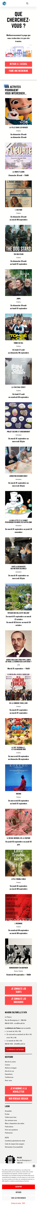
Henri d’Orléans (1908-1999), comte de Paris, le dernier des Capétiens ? (18, 661)
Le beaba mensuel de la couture (18, 838)
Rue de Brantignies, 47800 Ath (24, 1161)
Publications (9, 1127)
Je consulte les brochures (18, 1000)
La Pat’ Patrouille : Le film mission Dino (18, 748)
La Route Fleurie (19, 172)
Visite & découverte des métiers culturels (18, 568)
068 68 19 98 (9, 1044)
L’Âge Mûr (18, 210)
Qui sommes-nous (11, 1120)
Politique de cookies (16, 1203)
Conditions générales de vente (15, 1141)
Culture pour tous (10, 1117)
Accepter (18, 1187)
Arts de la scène (10, 1062)
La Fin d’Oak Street (18, 387)
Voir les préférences (18, 1198)
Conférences (9, 1077)
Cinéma (7, 1065)
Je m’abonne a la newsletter (18, 1090)
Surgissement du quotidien (18, 968)
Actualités (8, 1111)
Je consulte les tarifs (18, 990)
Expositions (8, 1074)
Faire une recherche (18, 71)
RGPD (23, 1203)
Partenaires (9, 1133)
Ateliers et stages (10, 1068)
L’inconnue (18, 923)
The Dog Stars (18, 254)
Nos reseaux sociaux (18, 1099)
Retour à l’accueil (18, 64)
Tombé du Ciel (18, 343)
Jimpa (18, 299)
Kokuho (18, 794)
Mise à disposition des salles (14, 1123)
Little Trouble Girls (18, 879)
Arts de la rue (9, 1071)
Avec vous (8, 1080)
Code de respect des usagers (14, 1144)
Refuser (18, 1192)
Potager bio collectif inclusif (18, 613)
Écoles (7, 1114)
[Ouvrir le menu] (33, 3)
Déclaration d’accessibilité (14, 1147)
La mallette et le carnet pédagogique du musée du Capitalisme (18, 521)
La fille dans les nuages (18, 127)
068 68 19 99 (9, 1023)
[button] (34, 1166)
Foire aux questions (11, 1130)
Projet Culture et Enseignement (18, 432)
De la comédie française (18, 703)
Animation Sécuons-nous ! (18, 476)
